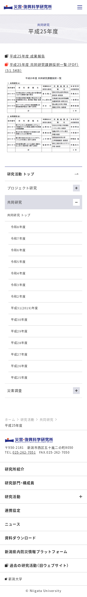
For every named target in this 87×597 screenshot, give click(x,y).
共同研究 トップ (19, 215)
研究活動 (13, 496)
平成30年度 (19, 319)
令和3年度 (18, 285)
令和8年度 (18, 227)
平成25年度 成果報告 (27, 56)
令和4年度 (18, 273)
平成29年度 (19, 331)
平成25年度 (19, 377)
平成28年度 (19, 343)
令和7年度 (18, 238)
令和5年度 (18, 262)
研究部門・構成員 (20, 482)
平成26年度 (19, 366)
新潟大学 (15, 578)
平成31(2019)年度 (24, 308)
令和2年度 (18, 296)
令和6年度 (18, 250)
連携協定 (13, 510)
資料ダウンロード (20, 537)
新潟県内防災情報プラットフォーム (36, 551)
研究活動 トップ (20, 173)
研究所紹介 (14, 468)
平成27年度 (19, 354)
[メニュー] (79, 7)
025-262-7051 (24, 452)
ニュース (12, 524)
